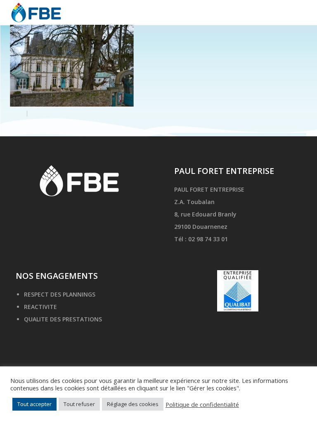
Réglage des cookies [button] (132, 404)
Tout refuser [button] (79, 404)
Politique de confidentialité (202, 404)
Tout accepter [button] (34, 404)
